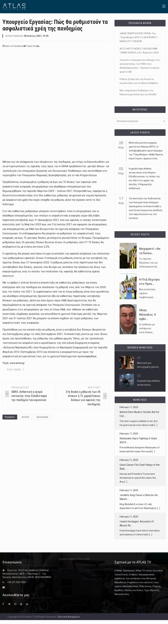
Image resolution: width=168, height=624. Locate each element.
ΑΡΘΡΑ (25, 417)
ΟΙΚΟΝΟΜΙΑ (42, 417)
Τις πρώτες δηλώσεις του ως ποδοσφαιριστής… (149, 262)
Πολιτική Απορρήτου (69, 616)
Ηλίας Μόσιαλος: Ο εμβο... (147, 315)
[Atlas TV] (14, 6)
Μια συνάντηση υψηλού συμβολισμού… (147, 293)
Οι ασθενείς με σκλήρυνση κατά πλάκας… (147, 328)
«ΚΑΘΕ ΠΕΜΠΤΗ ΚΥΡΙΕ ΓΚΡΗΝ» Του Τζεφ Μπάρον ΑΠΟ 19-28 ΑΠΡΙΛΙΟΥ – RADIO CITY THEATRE (139, 37)
